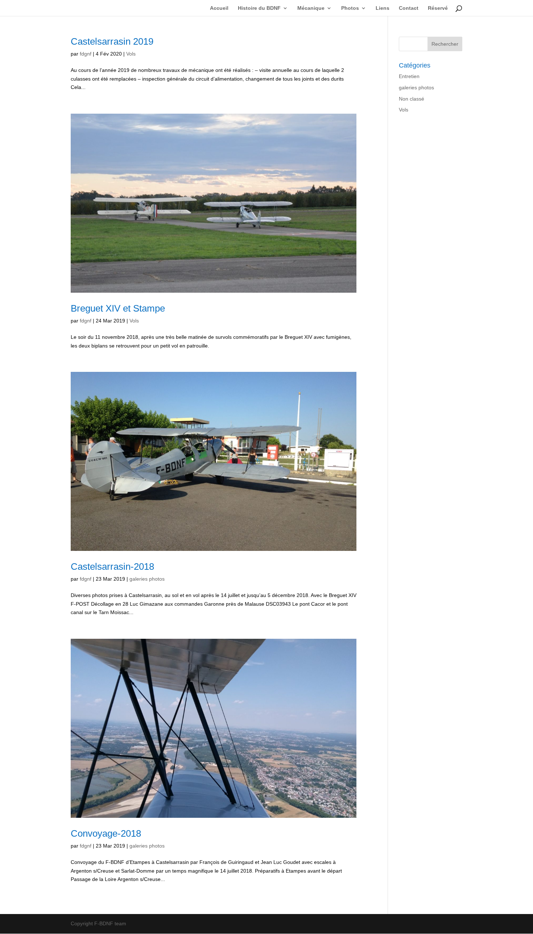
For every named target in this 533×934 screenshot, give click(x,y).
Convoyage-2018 (106, 833)
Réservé (438, 8)
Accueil (219, 8)
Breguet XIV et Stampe (118, 308)
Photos (350, 8)
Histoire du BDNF (259, 8)
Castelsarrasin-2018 (112, 566)
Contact (408, 8)
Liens (382, 8)
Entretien (409, 76)
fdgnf (85, 54)
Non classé (411, 99)
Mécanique (311, 8)
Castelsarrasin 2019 (112, 41)
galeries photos (147, 579)
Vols (131, 54)
